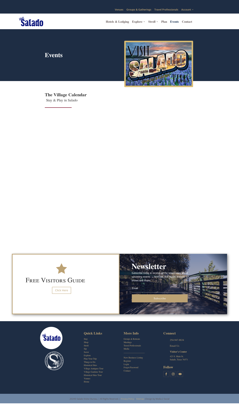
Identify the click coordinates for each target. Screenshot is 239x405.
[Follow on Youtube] (180, 374)
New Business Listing (133, 357)
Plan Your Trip (90, 358)
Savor (86, 352)
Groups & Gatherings (138, 9)
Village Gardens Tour (93, 371)
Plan (164, 21)
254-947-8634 (177, 340)
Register (127, 360)
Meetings (128, 342)
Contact (187, 21)
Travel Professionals (166, 9)
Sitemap (140, 398)
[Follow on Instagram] (173, 374)
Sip (85, 348)
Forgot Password (131, 367)
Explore (137, 21)
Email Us (174, 345)
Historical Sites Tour (93, 375)
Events (174, 21)
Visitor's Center (178, 351)
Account (186, 9)
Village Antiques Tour (93, 368)
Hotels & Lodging (117, 21)
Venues (119, 9)
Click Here (61, 290)
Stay (86, 338)
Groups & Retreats (132, 338)
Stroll (151, 21)
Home (86, 381)
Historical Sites (90, 365)
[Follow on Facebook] (166, 374)
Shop (86, 342)
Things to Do (89, 361)
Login (126, 364)
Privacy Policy (127, 398)
